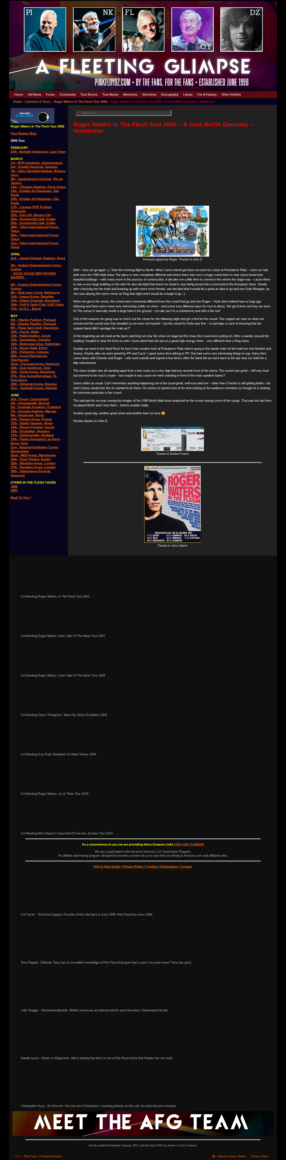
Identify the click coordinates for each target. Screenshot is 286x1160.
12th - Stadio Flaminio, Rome (32, 423)
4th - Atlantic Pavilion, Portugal (33, 320)
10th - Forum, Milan (25, 332)
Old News (34, 94)
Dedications (169, 866)
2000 (14, 490)
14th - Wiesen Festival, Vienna (32, 427)
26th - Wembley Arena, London (33, 463)
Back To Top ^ (21, 497)
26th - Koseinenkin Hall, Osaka (33, 223)
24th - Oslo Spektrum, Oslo (30, 368)
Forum (50, 94)
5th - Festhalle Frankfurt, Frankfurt (36, 407)
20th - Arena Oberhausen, (29, 356)
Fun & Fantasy (207, 94)
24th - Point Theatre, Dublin (31, 459)
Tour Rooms (89, 94)
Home (18, 94)
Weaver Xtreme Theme (232, 1156)
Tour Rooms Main (24, 133)
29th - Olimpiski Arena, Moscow (34, 384)
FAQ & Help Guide (106, 866)
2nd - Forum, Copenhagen (30, 399)
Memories (130, 94)
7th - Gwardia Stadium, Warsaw (34, 411)
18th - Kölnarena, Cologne (30, 352)
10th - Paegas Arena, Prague (31, 419)
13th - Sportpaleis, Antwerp (30, 340)
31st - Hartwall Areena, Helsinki (34, 388)
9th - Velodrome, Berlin (27, 415)
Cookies (152, 866)
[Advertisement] (172, 168)
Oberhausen (20, 360)
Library (188, 94)
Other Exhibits (231, 94)
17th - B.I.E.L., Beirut (26, 308)
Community (68, 94)
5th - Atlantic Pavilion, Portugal (33, 324)
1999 (14, 486)
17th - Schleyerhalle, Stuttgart (32, 435)
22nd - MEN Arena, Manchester (33, 455)
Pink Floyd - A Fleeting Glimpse (43, 1156)
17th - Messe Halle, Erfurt (29, 348)
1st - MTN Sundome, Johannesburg (36, 163)
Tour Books (110, 94)
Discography (169, 94)
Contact (186, 866)
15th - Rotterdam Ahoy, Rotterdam (36, 344)
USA (177, 844)
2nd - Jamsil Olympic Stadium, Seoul (38, 258)
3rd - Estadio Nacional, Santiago (34, 167)
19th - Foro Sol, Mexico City (31, 215)
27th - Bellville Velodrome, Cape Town (38, 151)
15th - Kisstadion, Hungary (30, 431)
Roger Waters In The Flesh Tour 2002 (80, 101)
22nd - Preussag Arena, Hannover (35, 364)
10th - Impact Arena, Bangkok (32, 296)
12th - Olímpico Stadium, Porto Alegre (38, 187)
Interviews (149, 94)
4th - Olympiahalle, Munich (30, 403)
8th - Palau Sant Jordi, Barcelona (35, 328)
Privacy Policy (133, 866)
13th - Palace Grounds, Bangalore (35, 300)
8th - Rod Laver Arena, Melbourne (35, 292)
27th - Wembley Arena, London (33, 467)
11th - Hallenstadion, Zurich (31, 336)
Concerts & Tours (38, 101)
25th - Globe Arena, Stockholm (33, 372)
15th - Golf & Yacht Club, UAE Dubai (37, 304)
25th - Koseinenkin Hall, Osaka (33, 219)
